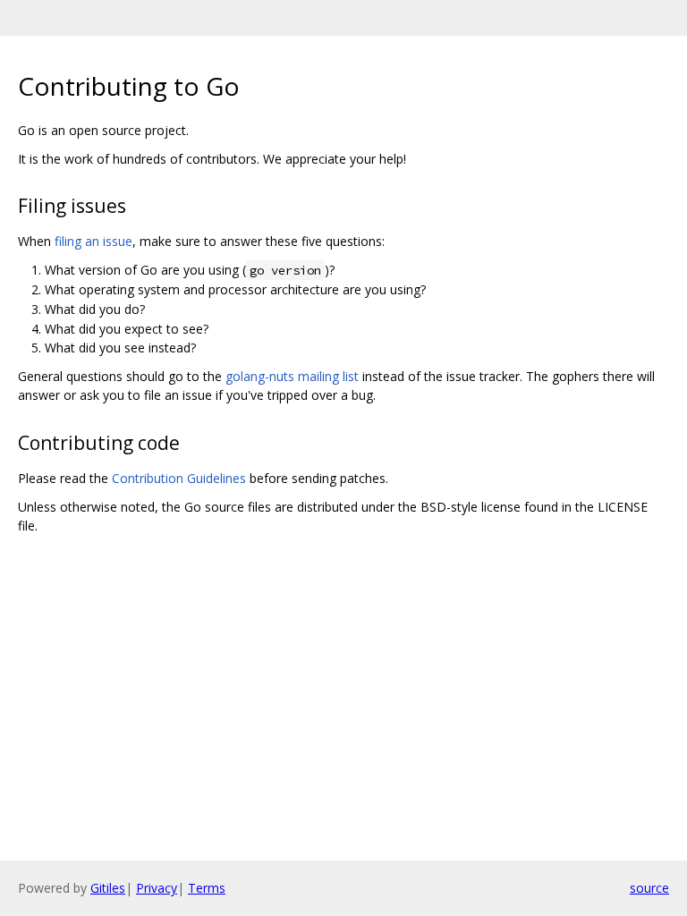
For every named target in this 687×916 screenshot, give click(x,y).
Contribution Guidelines (179, 478)
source (649, 887)
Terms (206, 887)
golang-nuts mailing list (292, 376)
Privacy (156, 887)
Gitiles (107, 887)
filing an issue (93, 241)
